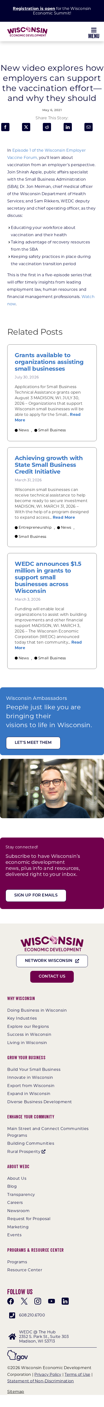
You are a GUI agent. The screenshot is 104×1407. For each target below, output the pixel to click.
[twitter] (24, 1301)
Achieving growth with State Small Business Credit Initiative (49, 465)
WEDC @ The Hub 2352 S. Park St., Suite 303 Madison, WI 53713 (44, 1336)
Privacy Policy (47, 1374)
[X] (26, 127)
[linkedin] (65, 1301)
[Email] (88, 127)
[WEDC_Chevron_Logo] (27, 28)
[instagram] (37, 1301)
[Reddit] (47, 127)
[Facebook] (5, 127)
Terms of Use (77, 1374)
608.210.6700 (32, 1315)
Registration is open (34, 8)
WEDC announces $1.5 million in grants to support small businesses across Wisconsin (48, 577)
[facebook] (10, 1301)
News (24, 430)
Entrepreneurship (35, 527)
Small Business (52, 430)
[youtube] (51, 1301)
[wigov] (17, 1352)
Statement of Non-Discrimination (40, 1381)
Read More (64, 517)
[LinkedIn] (67, 127)
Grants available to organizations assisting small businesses (49, 362)
